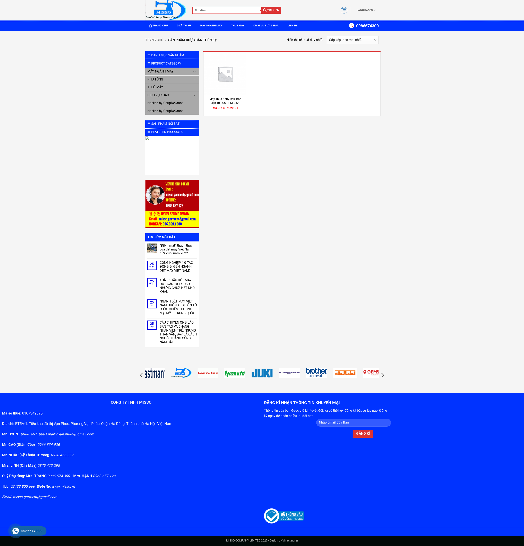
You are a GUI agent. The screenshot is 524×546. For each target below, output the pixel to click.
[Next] (382, 375)
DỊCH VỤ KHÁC (158, 95)
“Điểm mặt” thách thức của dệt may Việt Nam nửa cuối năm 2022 (176, 249)
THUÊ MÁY (237, 25)
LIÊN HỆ (292, 25)
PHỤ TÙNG (155, 79)
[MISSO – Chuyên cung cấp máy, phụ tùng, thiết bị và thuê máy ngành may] (165, 10)
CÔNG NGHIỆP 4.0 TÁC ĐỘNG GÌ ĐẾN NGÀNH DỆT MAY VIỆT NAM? (176, 266)
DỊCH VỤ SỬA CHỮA (266, 25)
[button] (344, 10)
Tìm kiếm (273, 10)
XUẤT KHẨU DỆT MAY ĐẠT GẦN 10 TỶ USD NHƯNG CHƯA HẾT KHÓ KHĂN (177, 286)
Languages (365, 10)
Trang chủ (154, 40)
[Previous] (141, 375)
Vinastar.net (290, 540)
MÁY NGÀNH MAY (211, 25)
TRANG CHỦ (160, 25)
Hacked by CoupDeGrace (165, 103)
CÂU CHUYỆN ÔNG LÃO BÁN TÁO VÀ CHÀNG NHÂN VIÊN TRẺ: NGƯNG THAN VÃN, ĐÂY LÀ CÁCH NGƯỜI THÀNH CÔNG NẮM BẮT (178, 332)
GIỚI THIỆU (184, 25)
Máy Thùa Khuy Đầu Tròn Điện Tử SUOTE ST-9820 (225, 101)
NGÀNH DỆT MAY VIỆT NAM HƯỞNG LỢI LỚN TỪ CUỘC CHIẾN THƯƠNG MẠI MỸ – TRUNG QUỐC (178, 307)
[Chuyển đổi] (194, 71)
